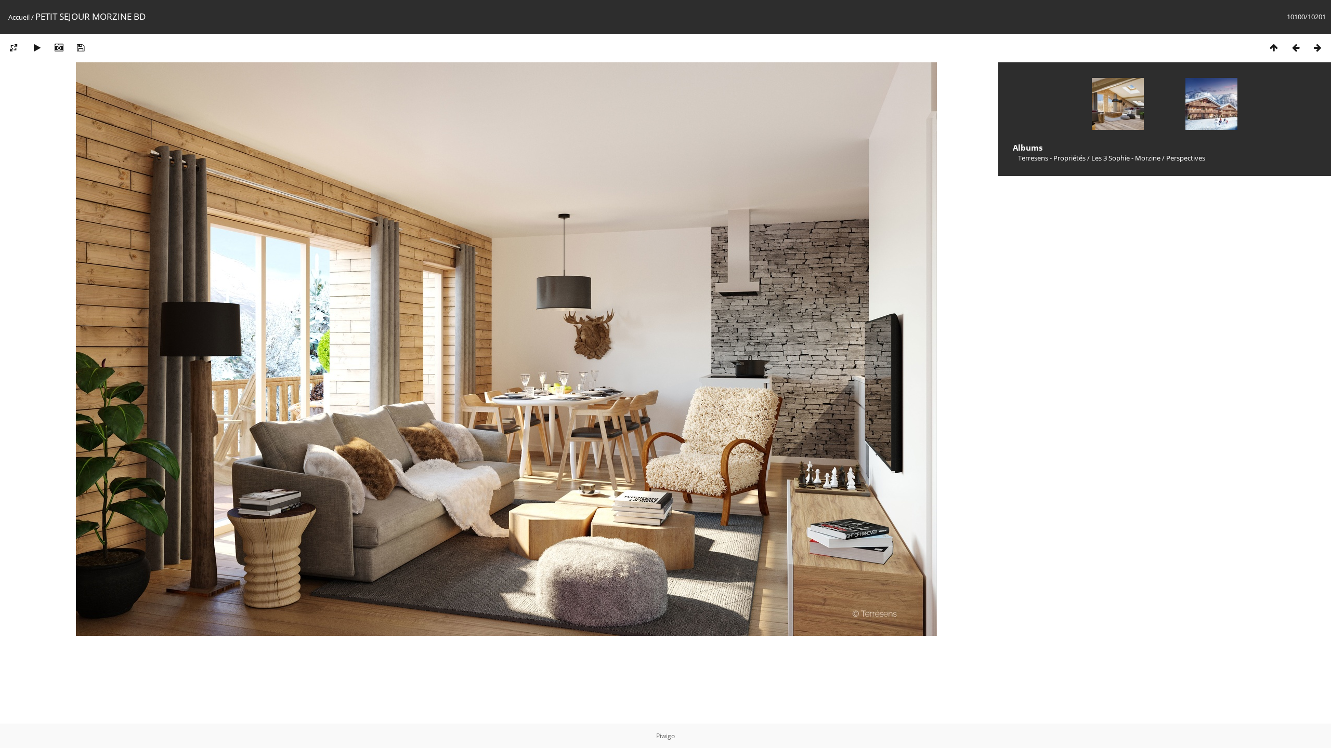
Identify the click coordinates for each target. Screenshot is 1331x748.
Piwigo (665, 735)
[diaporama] (37, 48)
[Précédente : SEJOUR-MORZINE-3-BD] (1296, 48)
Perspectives (1185, 158)
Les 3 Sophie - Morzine (1125, 158)
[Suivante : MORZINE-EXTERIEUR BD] (1317, 48)
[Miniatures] (1274, 48)
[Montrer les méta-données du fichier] (59, 48)
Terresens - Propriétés (1052, 158)
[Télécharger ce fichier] (81, 48)
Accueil (19, 17)
